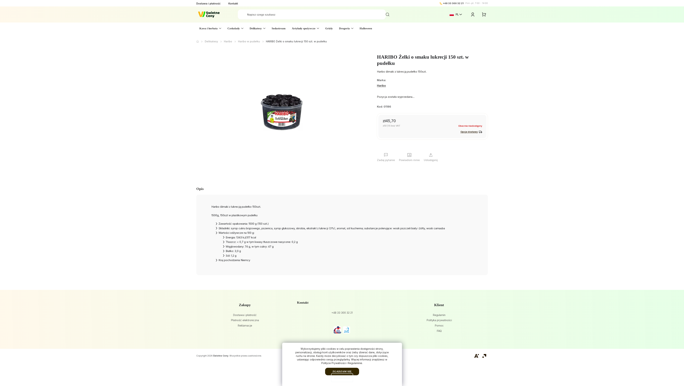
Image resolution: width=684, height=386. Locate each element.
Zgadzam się (342, 371)
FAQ (439, 331)
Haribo (381, 85)
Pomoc (439, 325)
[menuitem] (210, 28)
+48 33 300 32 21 (453, 3)
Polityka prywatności (439, 320)
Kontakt (233, 3)
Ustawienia (342, 378)
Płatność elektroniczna (245, 320)
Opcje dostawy (469, 131)
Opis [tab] (200, 189)
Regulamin (439, 315)
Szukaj (387, 14)
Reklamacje (245, 325)
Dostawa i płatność (208, 3)
